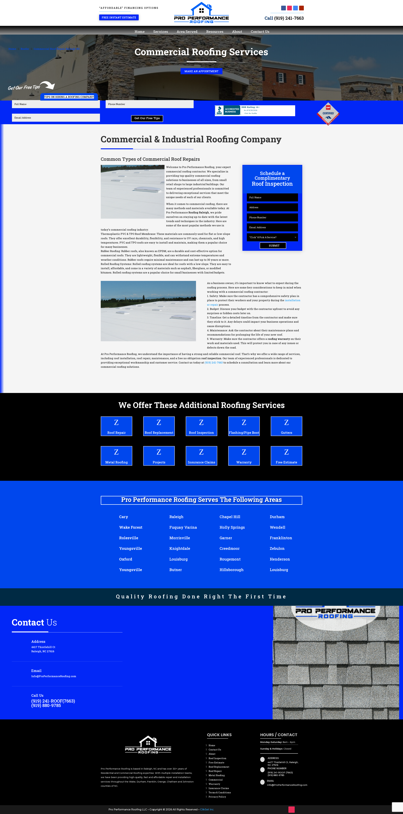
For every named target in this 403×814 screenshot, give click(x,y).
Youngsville (130, 548)
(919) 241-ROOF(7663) (53, 701)
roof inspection (211, 358)
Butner (175, 569)
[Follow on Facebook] (283, 8)
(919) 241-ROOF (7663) (280, 772)
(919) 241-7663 (289, 18)
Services (160, 31)
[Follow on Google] (295, 8)
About (237, 31)
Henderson (280, 559)
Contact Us (260, 31)
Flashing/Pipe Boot (244, 432)
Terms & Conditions (220, 792)
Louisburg (178, 559)
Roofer (25, 48)
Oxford (125, 559)
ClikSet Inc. (207, 809)
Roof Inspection (201, 432)
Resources (214, 31)
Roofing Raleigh (198, 212)
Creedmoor (230, 548)
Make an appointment (201, 71)
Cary (123, 516)
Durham (277, 516)
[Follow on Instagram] (289, 8)
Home (140, 31)
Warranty (244, 462)
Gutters (286, 432)
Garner (226, 537)
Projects (159, 462)
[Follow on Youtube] (301, 8)
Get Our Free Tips (147, 118)
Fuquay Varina (183, 527)
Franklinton (281, 537)
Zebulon (277, 548)
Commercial (216, 779)
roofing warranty (279, 338)
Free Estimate (286, 462)
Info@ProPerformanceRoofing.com (53, 676)
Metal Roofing (116, 462)
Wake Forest (130, 527)
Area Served (187, 31)
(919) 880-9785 (46, 705)
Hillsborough (232, 569)
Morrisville (179, 537)
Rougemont (230, 559)
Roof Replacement (159, 432)
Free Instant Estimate (119, 17)
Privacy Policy (217, 796)
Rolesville (128, 537)
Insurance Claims (201, 462)
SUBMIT (274, 245)
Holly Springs (232, 527)
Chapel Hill (230, 516)
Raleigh (176, 516)
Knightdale (179, 548)
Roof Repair (116, 432)
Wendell (277, 527)
